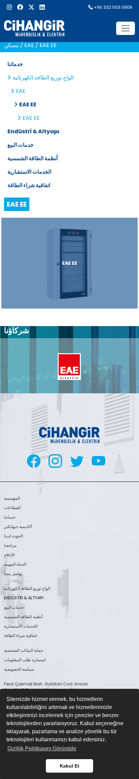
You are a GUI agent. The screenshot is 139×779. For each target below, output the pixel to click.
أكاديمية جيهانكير (18, 526)
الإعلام (9, 555)
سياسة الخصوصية (19, 669)
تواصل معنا (13, 573)
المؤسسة (12, 498)
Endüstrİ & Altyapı (33, 131)
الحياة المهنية (15, 564)
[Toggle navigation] (125, 28)
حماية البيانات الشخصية (23, 650)
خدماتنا (15, 64)
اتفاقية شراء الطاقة (28, 185)
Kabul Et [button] (69, 766)
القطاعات (12, 507)
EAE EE (27, 104)
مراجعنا (10, 545)
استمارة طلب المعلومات (25, 660)
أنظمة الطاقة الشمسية (32, 158)
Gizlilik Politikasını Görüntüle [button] (41, 748)
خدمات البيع (20, 145)
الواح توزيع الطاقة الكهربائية (43, 77)
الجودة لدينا (13, 536)
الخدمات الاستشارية (29, 172)
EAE (21, 91)
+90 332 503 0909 (112, 7)
